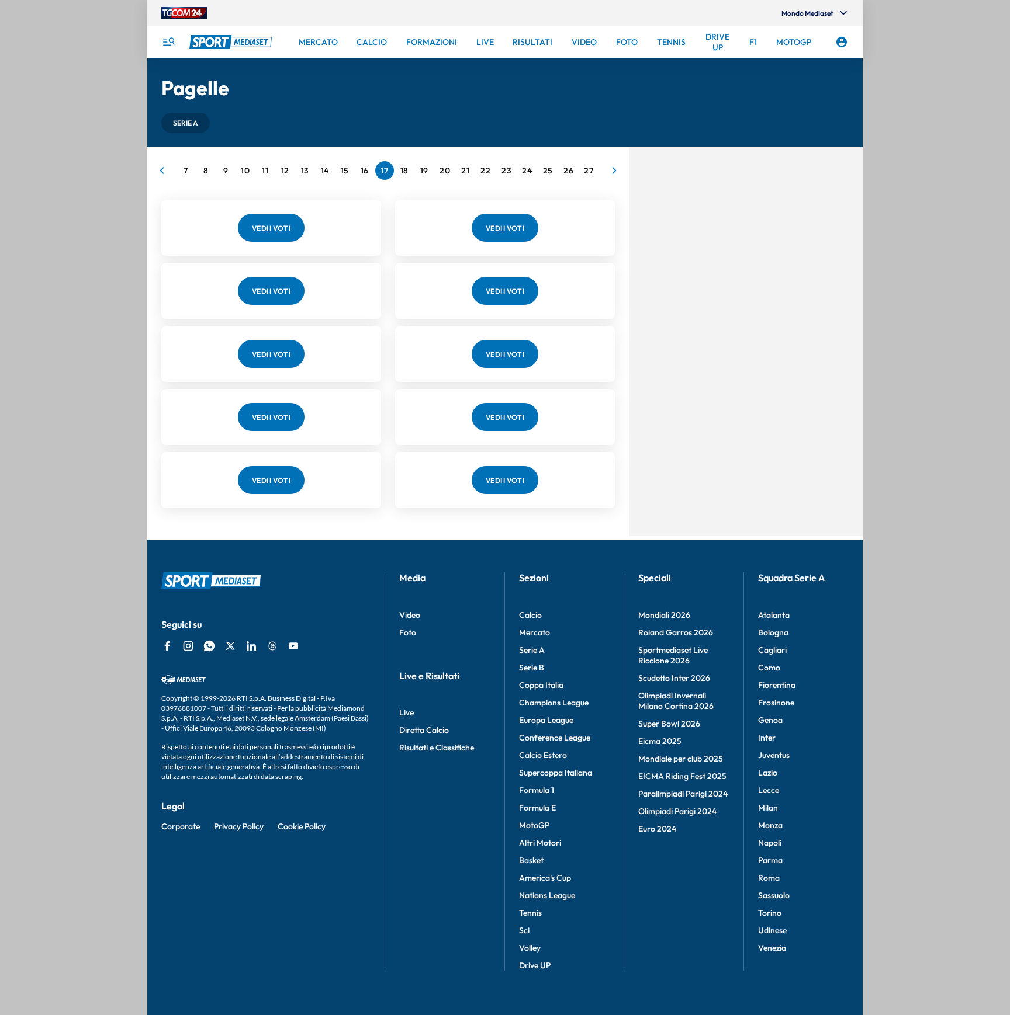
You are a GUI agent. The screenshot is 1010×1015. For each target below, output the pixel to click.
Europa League (546, 720)
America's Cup (545, 878)
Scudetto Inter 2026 (674, 678)
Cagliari (772, 650)
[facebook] (167, 646)
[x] (230, 646)
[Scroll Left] (162, 170)
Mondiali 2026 (664, 615)
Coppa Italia (541, 685)
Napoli (769, 842)
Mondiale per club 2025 (680, 758)
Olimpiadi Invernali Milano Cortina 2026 (676, 700)
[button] (185, 123)
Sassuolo (774, 895)
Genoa (770, 720)
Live (406, 712)
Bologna (773, 632)
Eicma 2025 (660, 741)
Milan (768, 807)
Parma (770, 860)
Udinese (772, 930)
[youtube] (293, 646)
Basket (531, 860)
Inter (767, 737)
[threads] (272, 646)
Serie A (532, 650)
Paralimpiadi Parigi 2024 (683, 793)
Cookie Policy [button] (302, 826)
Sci (524, 930)
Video (409, 615)
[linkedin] (251, 646)
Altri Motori (540, 842)
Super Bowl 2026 (669, 723)
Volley (530, 948)
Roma (769, 878)
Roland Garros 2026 (675, 632)
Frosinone (776, 702)
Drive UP (535, 965)
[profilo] (842, 42)
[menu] (168, 42)
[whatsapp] (209, 646)
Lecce (768, 790)
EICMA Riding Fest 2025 (682, 776)
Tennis (530, 913)
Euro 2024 (657, 828)
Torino (769, 913)
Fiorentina (776, 685)
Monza (770, 825)
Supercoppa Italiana (555, 772)
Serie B (531, 667)
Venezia (772, 948)
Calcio (530, 615)
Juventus (774, 755)
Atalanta (774, 615)
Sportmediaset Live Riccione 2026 (673, 655)
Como (769, 667)
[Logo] (232, 42)
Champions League (554, 702)
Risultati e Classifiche (436, 747)
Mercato (534, 632)
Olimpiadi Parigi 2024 (677, 811)
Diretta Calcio (424, 730)
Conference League (554, 737)
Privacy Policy (239, 826)
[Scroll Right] (614, 170)
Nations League (547, 895)
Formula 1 (536, 790)
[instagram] (188, 646)
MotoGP (534, 825)
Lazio (767, 772)
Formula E (537, 807)
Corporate (180, 826)
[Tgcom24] (184, 13)
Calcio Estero (543, 755)
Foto (407, 632)
